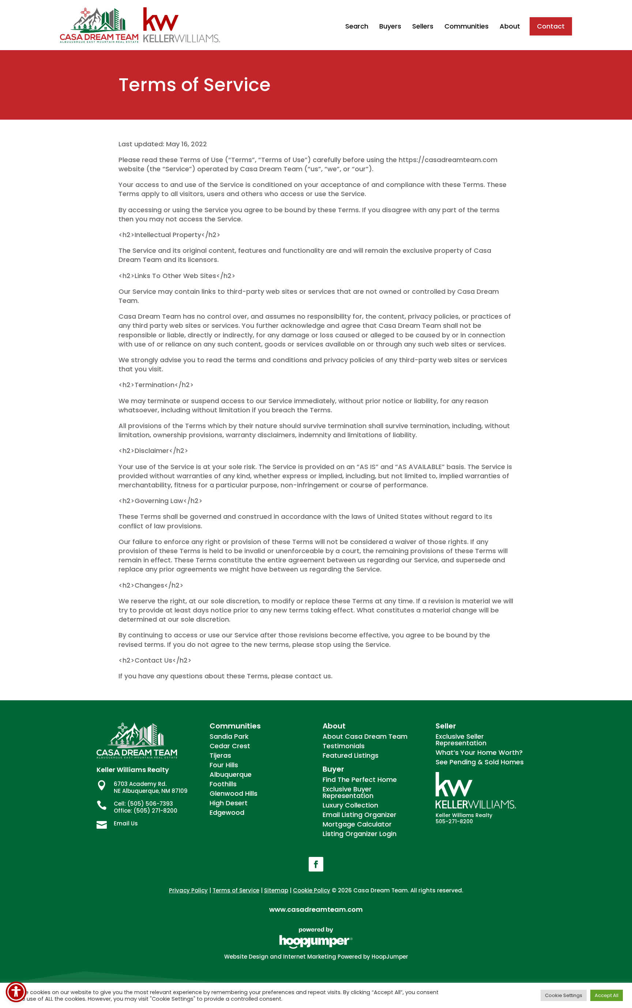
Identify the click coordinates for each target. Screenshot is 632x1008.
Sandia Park (229, 736)
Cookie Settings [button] (563, 995)
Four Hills (224, 764)
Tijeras (220, 755)
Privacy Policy (188, 890)
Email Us (126, 823)
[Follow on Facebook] (316, 864)
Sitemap (276, 890)
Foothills (223, 783)
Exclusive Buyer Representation (348, 792)
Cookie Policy (311, 890)
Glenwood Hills (233, 793)
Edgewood (227, 812)
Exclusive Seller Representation (461, 739)
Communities (466, 26)
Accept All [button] (606, 995)
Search (356, 26)
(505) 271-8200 (155, 810)
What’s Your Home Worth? (479, 752)
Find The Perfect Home (360, 779)
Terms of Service (235, 890)
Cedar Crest (230, 745)
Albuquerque (231, 774)
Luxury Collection (350, 805)
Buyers (390, 26)
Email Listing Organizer (359, 814)
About (510, 26)
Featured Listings (351, 755)
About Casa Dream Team (365, 736)
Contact (551, 26)
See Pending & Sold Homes (480, 762)
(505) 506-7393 (150, 803)
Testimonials (344, 745)
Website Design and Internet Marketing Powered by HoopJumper (316, 956)
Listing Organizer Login (359, 833)
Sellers (422, 26)
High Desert (229, 802)
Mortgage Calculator (357, 824)
